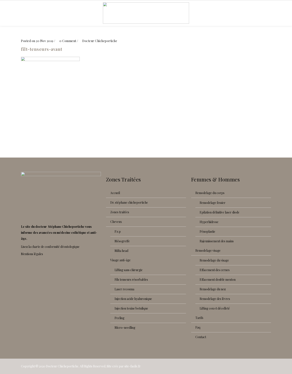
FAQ (197, 327)
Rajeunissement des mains (217, 241)
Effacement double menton (218, 280)
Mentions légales (32, 254)
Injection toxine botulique (131, 308)
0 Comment (67, 41)
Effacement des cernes (215, 270)
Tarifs (199, 318)
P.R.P (118, 231)
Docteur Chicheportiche (62, 366)
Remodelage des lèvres (215, 299)
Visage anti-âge (120, 260)
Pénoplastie (207, 231)
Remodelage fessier (213, 203)
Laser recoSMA (124, 289)
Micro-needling (125, 328)
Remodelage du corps (209, 193)
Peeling (119, 318)
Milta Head (121, 251)
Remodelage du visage (214, 260)
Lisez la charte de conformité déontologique (50, 247)
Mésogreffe (122, 241)
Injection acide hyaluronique (133, 299)
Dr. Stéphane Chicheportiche (129, 202)
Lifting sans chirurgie (129, 270)
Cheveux (116, 222)
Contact (200, 337)
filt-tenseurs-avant (41, 49)
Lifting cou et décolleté (215, 308)
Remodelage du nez (213, 289)
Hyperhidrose (209, 222)
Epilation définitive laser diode (219, 212)
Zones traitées (119, 212)
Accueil (115, 193)
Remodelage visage (208, 250)
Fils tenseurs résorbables (131, 280)
